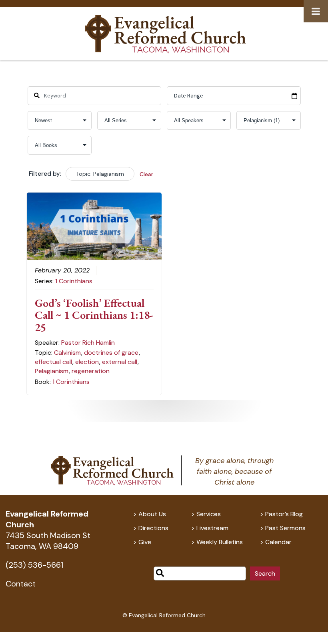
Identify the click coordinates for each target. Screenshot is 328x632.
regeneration (91, 371)
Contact (21, 583)
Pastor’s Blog (284, 514)
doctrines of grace (111, 352)
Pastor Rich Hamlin (88, 342)
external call (119, 362)
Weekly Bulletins (219, 542)
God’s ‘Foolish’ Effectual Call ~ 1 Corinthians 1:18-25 (94, 315)
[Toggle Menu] (316, 11)
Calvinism (67, 352)
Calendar (278, 542)
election (87, 362)
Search (265, 573)
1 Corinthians (73, 281)
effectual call (53, 362)
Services (208, 514)
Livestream (212, 528)
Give (144, 542)
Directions (153, 528)
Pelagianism (51, 371)
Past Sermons (285, 528)
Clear (146, 174)
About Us (152, 514)
